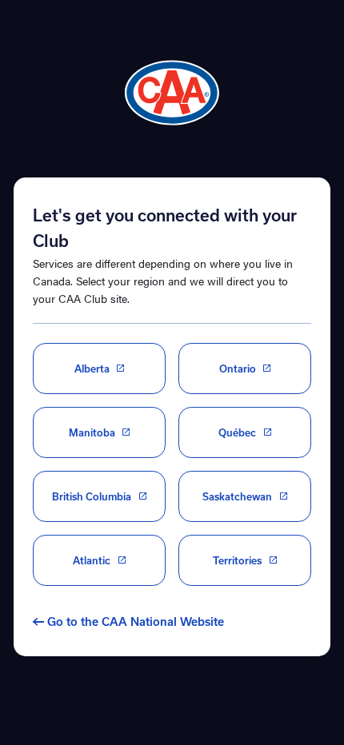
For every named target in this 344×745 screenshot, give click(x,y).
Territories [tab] (237, 560)
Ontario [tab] (237, 368)
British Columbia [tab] (91, 496)
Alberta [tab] (92, 368)
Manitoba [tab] (92, 432)
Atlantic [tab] (91, 560)
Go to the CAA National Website (135, 622)
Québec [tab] (237, 432)
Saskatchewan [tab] (237, 496)
